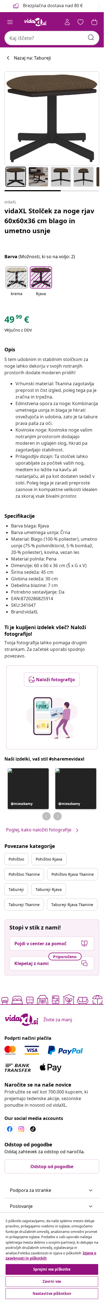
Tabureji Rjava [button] (48, 889)
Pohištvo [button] (16, 859)
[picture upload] (51, 717)
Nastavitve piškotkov (52, 1293)
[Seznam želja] (80, 22)
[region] (52, 1256)
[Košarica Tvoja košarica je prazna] (94, 22)
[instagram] (21, 1129)
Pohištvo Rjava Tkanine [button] (72, 874)
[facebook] (9, 1129)
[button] (47, 6)
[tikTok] (33, 1129)
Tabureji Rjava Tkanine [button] (72, 904)
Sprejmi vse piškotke (52, 1269)
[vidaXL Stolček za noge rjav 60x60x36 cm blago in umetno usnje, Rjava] (52, 118)
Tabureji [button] (16, 889)
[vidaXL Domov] (35, 22)
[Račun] (67, 22)
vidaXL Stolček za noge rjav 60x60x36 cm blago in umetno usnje (49, 220)
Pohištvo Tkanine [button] (24, 874)
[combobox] (51, 38)
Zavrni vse (52, 1281)
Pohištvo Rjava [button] (49, 859)
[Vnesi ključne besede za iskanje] (91, 37)
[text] (16, 320)
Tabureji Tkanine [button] (24, 904)
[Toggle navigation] (10, 22)
